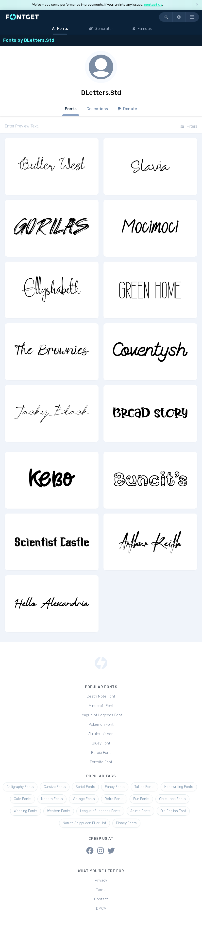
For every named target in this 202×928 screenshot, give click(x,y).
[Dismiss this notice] (197, 4)
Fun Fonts (141, 799)
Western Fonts (58, 811)
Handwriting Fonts (178, 787)
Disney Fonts (126, 823)
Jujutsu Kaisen (101, 734)
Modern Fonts (52, 799)
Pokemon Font (101, 724)
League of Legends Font (101, 715)
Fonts (71, 108)
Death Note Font (101, 696)
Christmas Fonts (172, 799)
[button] (179, 17)
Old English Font (173, 811)
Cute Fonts (22, 799)
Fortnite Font (101, 762)
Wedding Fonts (25, 811)
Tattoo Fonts (144, 787)
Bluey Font (101, 743)
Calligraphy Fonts (20, 787)
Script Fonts (85, 787)
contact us (153, 4)
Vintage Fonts (84, 799)
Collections (97, 108)
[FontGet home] (21, 17)
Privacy (101, 880)
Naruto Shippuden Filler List (84, 823)
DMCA (101, 908)
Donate (129, 108)
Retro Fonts (114, 799)
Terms (101, 889)
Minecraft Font (101, 705)
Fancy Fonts (115, 787)
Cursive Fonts (55, 787)
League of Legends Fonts (100, 811)
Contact (101, 899)
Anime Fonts (140, 811)
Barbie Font (101, 752)
